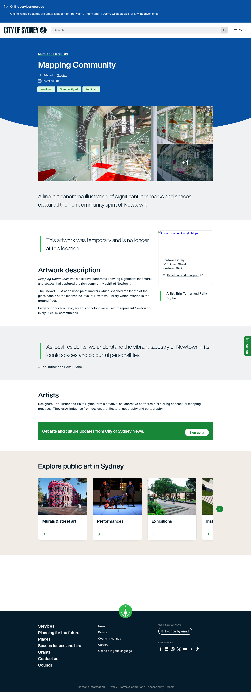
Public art (91, 89)
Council (45, 665)
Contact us (48, 658)
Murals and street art (53, 53)
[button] (247, 346)
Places (44, 639)
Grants (44, 652)
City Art (62, 75)
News (101, 626)
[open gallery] (125, 143)
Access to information (90, 687)
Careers (103, 645)
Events (102, 632)
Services (46, 626)
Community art (69, 89)
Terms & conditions (132, 687)
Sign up (195, 432)
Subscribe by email (175, 631)
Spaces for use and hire (59, 645)
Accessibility (156, 687)
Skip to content (8, 25)
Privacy (112, 687)
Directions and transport (183, 275)
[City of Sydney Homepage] (25, 30)
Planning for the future (58, 632)
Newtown (46, 89)
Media (171, 687)
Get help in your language (115, 651)
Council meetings (109, 638)
